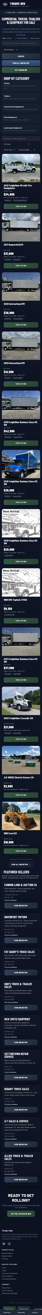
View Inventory (21, 905)
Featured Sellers (7, 1256)
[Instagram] (9, 1244)
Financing (5, 1259)
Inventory (24, 1309)
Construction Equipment (9, 1273)
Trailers (4, 1270)
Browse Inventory (7, 1253)
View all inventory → (21, 864)
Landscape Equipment (9, 1279)
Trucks (4, 1268)
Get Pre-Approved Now (21, 1214)
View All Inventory (21, 63)
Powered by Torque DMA (9, 1293)
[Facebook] (4, 1244)
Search (21, 56)
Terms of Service (7, 1290)
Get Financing (21, 70)
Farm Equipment (7, 1276)
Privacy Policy (6, 1288)
